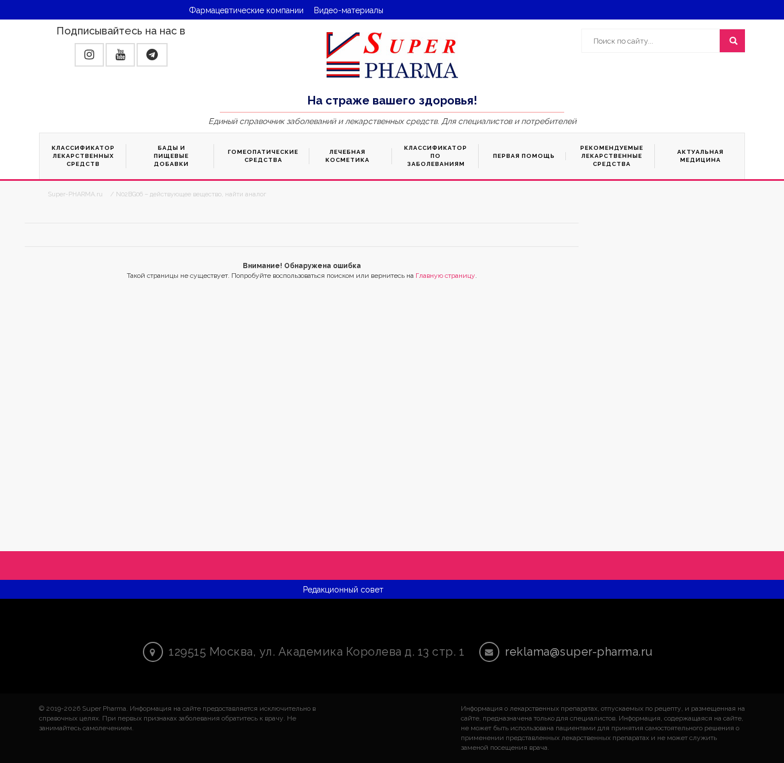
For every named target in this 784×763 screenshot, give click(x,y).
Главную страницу (445, 276)
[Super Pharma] (392, 55)
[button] (89, 55)
